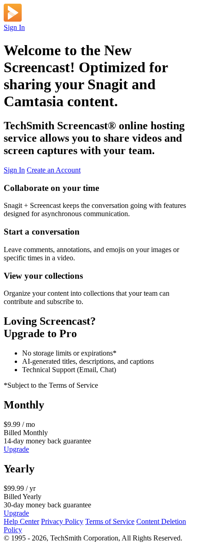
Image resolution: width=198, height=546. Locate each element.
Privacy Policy (62, 521)
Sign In (14, 27)
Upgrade (16, 449)
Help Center (21, 521)
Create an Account (54, 170)
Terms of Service (109, 521)
